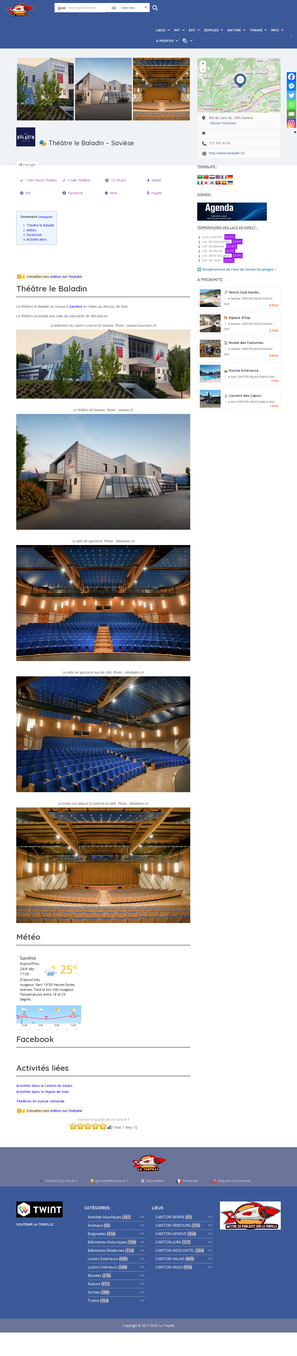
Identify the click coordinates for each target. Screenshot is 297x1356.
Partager (29, 164)
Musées (94, 1275)
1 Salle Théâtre (79, 180)
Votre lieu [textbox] (128, 8)
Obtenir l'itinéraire (223, 123)
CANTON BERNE (169, 1217)
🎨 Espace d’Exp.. (238, 318)
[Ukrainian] (230, 183)
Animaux (95, 1225)
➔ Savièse (234, 298)
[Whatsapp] (291, 104)
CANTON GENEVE (171, 1233)
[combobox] (127, 8)
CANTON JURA (168, 1242)
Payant (156, 193)
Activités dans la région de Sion (42, 1091)
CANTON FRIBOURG (173, 1225)
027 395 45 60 (219, 143)
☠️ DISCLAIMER (152, 1181)
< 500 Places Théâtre (41, 180)
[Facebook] (291, 76)
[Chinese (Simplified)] (206, 177)
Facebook (75, 193)
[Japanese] (206, 183)
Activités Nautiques (104, 1217)
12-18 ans (118, 180)
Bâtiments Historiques (107, 1242)
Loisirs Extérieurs (103, 1258)
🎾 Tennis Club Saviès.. (242, 292)
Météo (29, 230)
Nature (94, 1283)
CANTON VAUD (169, 1267)
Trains (93, 1300)
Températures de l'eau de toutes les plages (237, 269)
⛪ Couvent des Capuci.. (243, 396)
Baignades (97, 1233)
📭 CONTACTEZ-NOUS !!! (58, 1181)
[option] (45, 89)
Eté (28, 193)
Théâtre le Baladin (38, 225)
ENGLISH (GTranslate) (234, 1181)
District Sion (266, 377)
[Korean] (212, 183)
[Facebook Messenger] (291, 86)
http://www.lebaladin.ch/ (227, 153)
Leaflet (274, 110)
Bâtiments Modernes (106, 1250)
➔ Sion (232, 377)
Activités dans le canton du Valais (44, 1085)
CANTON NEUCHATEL (174, 1250)
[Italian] (200, 183)
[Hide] (295, 132)
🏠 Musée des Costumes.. (244, 343)
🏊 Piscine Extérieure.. (242, 370)
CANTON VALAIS (252, 298)
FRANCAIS (190, 1181)
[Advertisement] (104, 258)
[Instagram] (291, 123)
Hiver (113, 193)
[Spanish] (224, 183)
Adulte (156, 180)
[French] (224, 177)
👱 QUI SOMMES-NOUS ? (109, 1181)
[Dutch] (212, 177)
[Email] (291, 114)
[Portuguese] (218, 183)
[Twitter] (291, 95)
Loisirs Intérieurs (103, 1267)
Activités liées (35, 239)
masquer (45, 217)
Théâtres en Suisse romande (40, 1101)
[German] (230, 177)
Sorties (94, 1292)
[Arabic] (200, 177)
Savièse (75, 306)
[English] (218, 177)
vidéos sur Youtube (66, 276)
